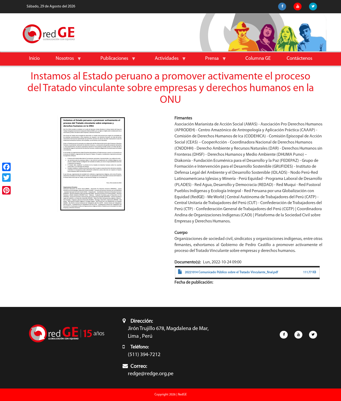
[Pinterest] (6, 190)
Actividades (162, 60)
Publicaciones (110, 60)
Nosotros (61, 60)
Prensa (208, 60)
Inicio (34, 58)
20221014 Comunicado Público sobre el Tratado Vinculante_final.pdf (231, 272)
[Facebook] (6, 167)
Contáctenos (299, 58)
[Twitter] (6, 177)
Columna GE (258, 58)
